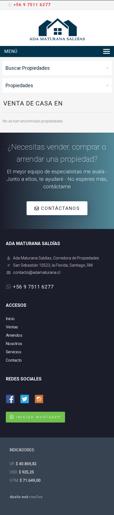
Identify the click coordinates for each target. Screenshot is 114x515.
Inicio (10, 318)
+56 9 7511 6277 (32, 4)
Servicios (13, 351)
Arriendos (14, 335)
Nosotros (14, 343)
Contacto (14, 360)
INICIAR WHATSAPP (38, 417)
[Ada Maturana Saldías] (57, 29)
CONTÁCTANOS (59, 208)
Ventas (12, 327)
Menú (10, 51)
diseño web (19, 497)
